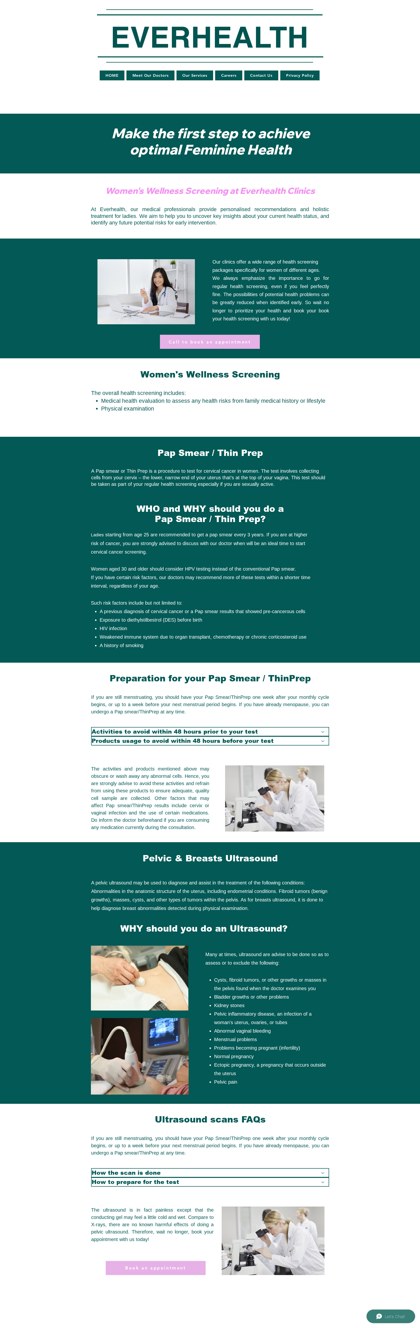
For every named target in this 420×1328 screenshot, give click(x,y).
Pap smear (107, 471)
